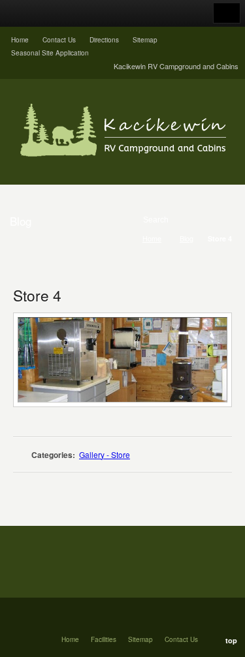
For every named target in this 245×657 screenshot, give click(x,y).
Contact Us (59, 39)
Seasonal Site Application (50, 52)
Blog (186, 238)
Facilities (103, 639)
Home (20, 39)
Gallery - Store (104, 454)
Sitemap (145, 39)
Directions (104, 39)
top (231, 640)
